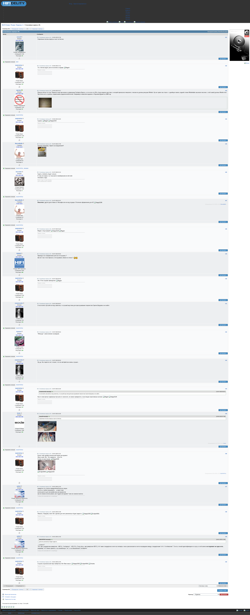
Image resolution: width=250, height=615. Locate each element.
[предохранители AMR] (2, 607)
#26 (226, 172)
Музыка (128, 15)
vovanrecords (19, 303)
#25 (226, 143)
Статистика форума (23, 610)
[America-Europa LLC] (4, 607)
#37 (226, 486)
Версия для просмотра (10, 594)
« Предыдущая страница (17, 28)
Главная (127, 8)
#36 (226, 453)
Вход (70, 3)
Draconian (19, 171)
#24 (226, 119)
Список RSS (77, 610)
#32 (226, 332)
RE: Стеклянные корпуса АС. (44, 37)
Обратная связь (35, 610)
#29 (226, 253)
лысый (19, 37)
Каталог (128, 19)
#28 (226, 229)
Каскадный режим (212, 31)
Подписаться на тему (10, 599)
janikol (19, 486)
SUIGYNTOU (18, 65)
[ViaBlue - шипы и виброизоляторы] (11, 607)
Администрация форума (9, 610)
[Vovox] (13, 607)
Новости (127, 10)
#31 (226, 303)
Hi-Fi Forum (6, 25)
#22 (226, 65)
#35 (226, 413)
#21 (226, 37)
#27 (226, 200)
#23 (226, 90)
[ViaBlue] (7, 607)
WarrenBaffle (18, 143)
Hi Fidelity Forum (36, 613)
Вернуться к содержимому (48, 610)
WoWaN (26, 168)
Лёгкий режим (68, 610)
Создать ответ (222, 590)
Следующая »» (20, 586)
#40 (226, 561)
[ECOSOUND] (9, 607)
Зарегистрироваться (79, 3)
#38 (226, 511)
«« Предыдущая (8, 586)
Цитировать (223, 58)
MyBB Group (21, 613)
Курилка (19, 25)
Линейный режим (223, 31)
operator (18, 90)
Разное (13, 25)
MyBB (9, 613)
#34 (226, 388)
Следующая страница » (37, 28)
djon (17, 62)
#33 (226, 360)
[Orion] (246, 63)
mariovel (18, 331)
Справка (60, 610)
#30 (226, 278)
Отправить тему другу (10, 596)
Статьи (128, 14)
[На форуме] (22, 90)
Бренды (128, 17)
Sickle (18, 413)
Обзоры (128, 12)
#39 (226, 536)
